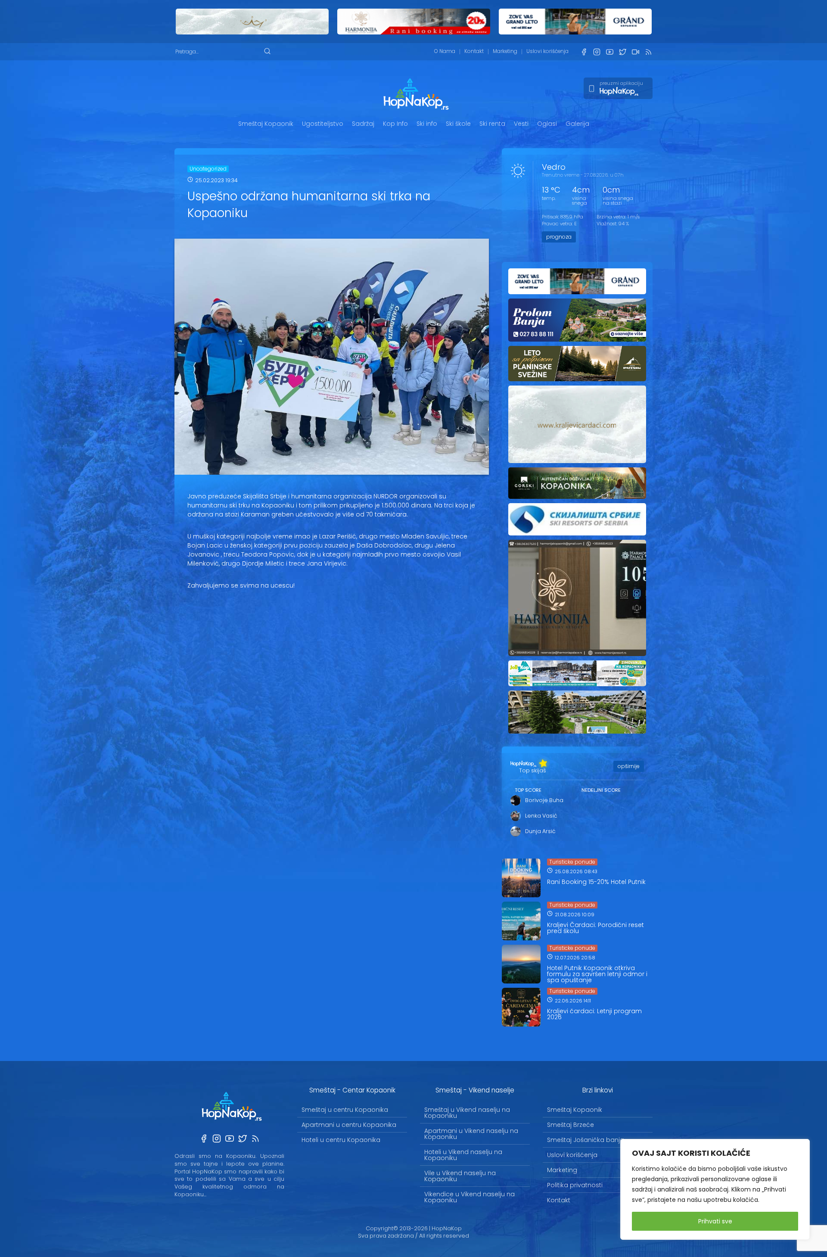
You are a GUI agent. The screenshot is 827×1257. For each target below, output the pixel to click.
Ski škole (458, 123)
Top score (528, 790)
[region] (715, 1189)
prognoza (559, 236)
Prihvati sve (715, 1221)
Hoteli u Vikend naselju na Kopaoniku (463, 1155)
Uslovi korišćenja (547, 51)
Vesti (521, 123)
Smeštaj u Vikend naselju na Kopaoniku (467, 1112)
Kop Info (395, 123)
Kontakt (474, 51)
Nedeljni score (601, 790)
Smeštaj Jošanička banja (585, 1140)
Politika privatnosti (575, 1185)
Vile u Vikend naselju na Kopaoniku (460, 1176)
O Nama (444, 51)
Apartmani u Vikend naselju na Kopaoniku (471, 1133)
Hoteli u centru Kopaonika (341, 1140)
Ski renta (492, 123)
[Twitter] (622, 52)
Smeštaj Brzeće (570, 1124)
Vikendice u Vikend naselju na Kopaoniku (469, 1197)
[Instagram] (596, 52)
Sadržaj (363, 123)
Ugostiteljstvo (322, 123)
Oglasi (547, 123)
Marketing (505, 51)
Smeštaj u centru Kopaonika (345, 1109)
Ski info (427, 123)
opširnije (629, 766)
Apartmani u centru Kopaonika (349, 1124)
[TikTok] (635, 52)
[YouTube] (609, 52)
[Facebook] (583, 52)
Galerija (577, 123)
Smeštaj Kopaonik (265, 123)
